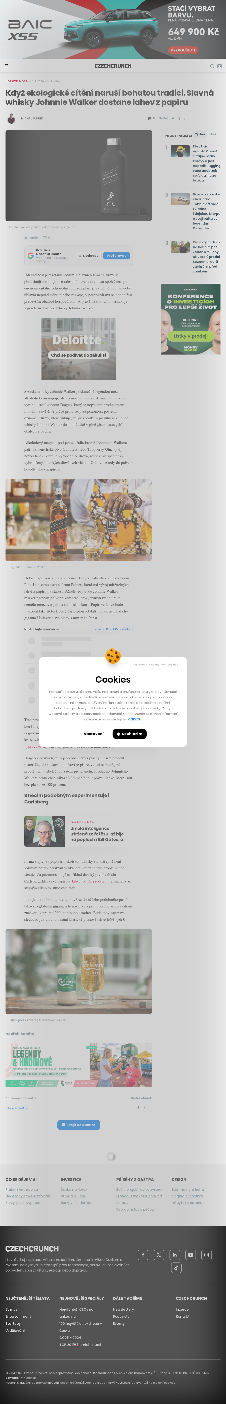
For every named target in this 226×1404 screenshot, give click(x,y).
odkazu (134, 719)
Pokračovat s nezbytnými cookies (155, 664)
